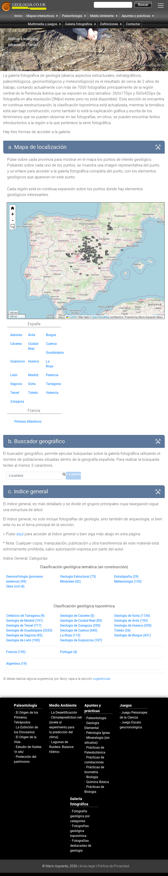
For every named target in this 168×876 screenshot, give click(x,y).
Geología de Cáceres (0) (77, 616)
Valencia (52, 393)
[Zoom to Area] (12, 226)
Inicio (18, 16)
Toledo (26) (122, 630)
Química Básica (97, 782)
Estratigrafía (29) (126, 576)
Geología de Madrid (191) (24, 620)
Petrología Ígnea (98, 733)
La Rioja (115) (70, 635)
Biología (92, 777)
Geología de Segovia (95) (24, 635)
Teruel (14, 393)
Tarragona (53, 384)
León (13, 375)
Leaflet (72, 317)
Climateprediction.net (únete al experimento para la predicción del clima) (65, 727)
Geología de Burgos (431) (132, 635)
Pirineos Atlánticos (27, 421)
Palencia (52, 375)
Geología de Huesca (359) (133, 625)
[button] (165, 5)
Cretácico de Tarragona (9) (25, 616)
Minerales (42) (70, 581)
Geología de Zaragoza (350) (80, 625)
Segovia (16, 384)
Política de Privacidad (113, 866)
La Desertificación (64, 712)
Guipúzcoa (18, 361)
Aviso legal (87, 866)
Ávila (31, 335)
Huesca (33, 361)
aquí (20, 534)
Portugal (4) (68, 652)
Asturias (16, 335)
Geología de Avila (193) (131, 620)
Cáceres (16, 344)
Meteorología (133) (128, 581)
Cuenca (51, 344)
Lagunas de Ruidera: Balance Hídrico (61, 747)
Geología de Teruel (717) (24, 625)
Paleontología (96, 718)
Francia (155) (16, 652)
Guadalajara (55, 352)
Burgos (51, 335)
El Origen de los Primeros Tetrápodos (26, 717)
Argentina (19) (16, 663)
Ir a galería (73, 474)
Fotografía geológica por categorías (80, 816)
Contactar (133, 24)
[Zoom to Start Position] (12, 208)
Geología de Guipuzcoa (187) (81, 640)
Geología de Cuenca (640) (79, 630)
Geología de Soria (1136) (132, 616)
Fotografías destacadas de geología (80, 845)
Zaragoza (17, 401)
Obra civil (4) (15, 586)
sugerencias (101, 679)
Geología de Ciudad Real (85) (81, 620)
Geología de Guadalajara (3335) (29, 630)
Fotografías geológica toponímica (79, 831)
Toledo (33, 393)
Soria (32, 384)
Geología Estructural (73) (78, 576)
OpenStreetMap (101, 317)
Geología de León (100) (23, 640)
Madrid (33, 375)
